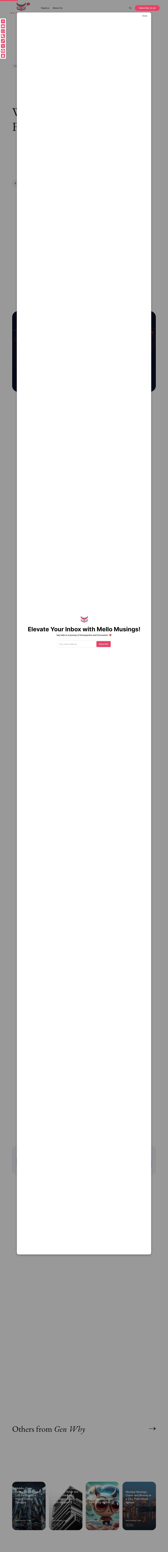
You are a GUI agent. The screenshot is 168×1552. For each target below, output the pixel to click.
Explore (45, 8)
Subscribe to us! (147, 8)
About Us (57, 8)
